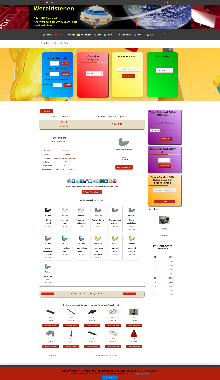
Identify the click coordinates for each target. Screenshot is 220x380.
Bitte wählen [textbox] (161, 70)
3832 (92, 338)
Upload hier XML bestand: (165, 123)
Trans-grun (66, 154)
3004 (171, 261)
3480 (92, 317)
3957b (71, 317)
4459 (171, 282)
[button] (176, 2)
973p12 (134, 338)
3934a (134, 317)
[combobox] (164, 70)
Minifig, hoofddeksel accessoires (66, 158)
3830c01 (50, 338)
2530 (71, 338)
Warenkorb (114, 116)
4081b (113, 317)
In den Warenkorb (125, 167)
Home (52, 116)
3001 (171, 274)
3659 (113, 338)
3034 (50, 317)
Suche (164, 201)
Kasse (125, 116)
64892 (164, 229)
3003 (171, 257)
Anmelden (102, 116)
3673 (171, 295)
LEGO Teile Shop (63, 116)
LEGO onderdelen (175, 22)
